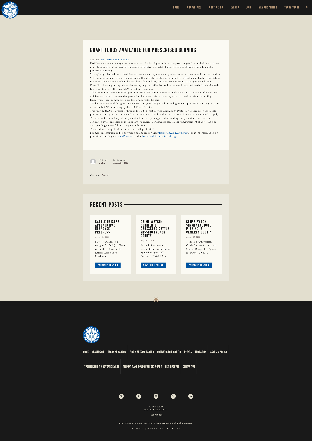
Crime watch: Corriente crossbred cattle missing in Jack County (155, 229)
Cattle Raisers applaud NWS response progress (107, 227)
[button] (307, 7)
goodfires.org (125, 136)
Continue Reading (109, 266)
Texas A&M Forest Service (114, 60)
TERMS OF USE (172, 429)
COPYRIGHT (138, 429)
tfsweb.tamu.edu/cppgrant (173, 133)
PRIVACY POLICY (154, 429)
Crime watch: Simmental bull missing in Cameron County (199, 227)
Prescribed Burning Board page (159, 136)
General (105, 175)
